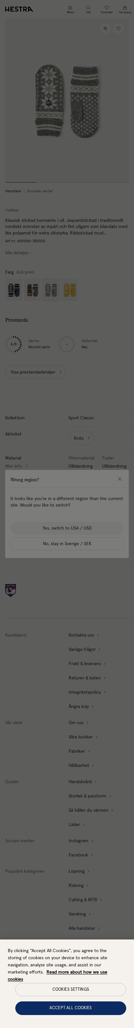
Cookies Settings (70, 989)
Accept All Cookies (70, 1008)
